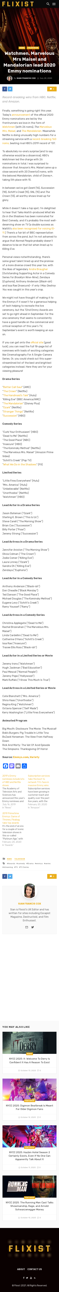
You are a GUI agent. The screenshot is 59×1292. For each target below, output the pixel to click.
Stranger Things (13, 411)
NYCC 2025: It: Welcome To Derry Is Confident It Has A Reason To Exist (29, 1060)
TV (16, 867)
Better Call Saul (12, 387)
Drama (31, 863)
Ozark (6, 407)
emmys (39, 863)
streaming (8, 867)
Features (29, 1100)
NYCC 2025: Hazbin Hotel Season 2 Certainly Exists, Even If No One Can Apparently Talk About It (30, 1156)
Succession (10, 415)
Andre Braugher (38, 269)
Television (33, 48)
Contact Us (34, 1269)
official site (37, 342)
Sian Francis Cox (26, 78)
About (21, 1269)
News (22, 48)
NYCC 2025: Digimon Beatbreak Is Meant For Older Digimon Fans (29, 1107)
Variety (34, 757)
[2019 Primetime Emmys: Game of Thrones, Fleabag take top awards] (15, 829)
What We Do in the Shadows (19, 464)
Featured (29, 1197)
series (48, 863)
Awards (11, 863)
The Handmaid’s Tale (15, 395)
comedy (21, 863)
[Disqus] (29, 980)
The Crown (9, 391)
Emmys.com (21, 757)
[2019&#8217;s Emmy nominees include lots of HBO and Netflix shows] (15, 791)
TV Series (24, 867)
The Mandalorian (13, 403)
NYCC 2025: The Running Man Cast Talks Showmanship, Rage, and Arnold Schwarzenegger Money (29, 1206)
